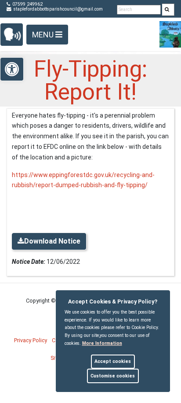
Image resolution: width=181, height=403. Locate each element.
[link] (167, 9)
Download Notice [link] (52, 241)
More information (102, 343)
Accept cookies (112, 361)
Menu (43, 34)
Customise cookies (112, 376)
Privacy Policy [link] (30, 340)
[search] (168, 10)
